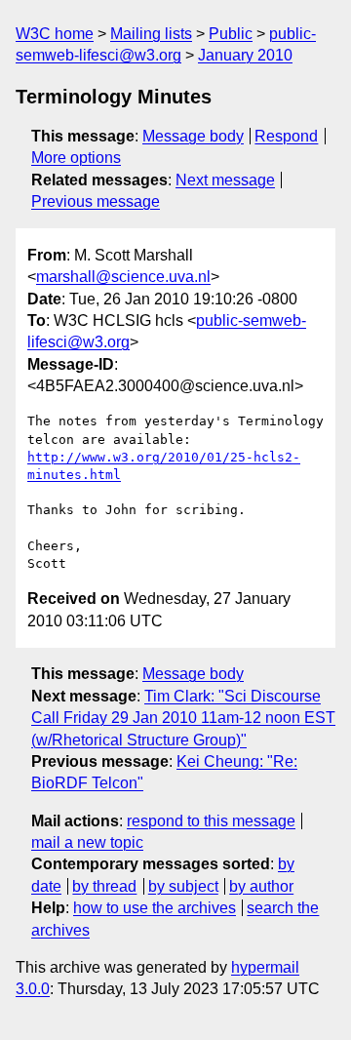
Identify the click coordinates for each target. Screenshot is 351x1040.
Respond (286, 136)
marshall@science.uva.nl (123, 276)
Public (231, 33)
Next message (225, 180)
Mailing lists (151, 33)
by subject (183, 886)
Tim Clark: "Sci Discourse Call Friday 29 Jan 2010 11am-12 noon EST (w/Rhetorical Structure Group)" (183, 718)
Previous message (95, 201)
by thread (104, 886)
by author (261, 886)
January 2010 (245, 55)
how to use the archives (154, 908)
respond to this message (211, 821)
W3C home (55, 33)
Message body (193, 136)
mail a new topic (87, 842)
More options (76, 157)
